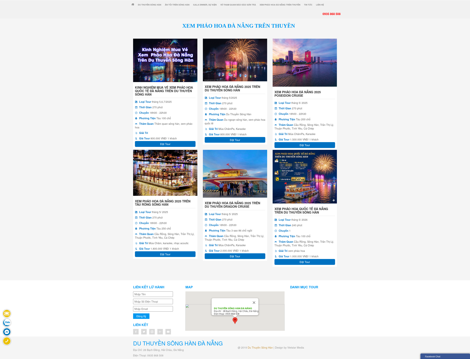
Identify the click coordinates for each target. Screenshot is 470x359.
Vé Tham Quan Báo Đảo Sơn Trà (238, 4)
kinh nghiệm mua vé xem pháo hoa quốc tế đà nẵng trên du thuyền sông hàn (164, 90)
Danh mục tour (304, 287)
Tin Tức (308, 4)
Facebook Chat (432, 356)
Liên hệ (320, 4)
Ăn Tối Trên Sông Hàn (177, 4)
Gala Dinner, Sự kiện (205, 4)
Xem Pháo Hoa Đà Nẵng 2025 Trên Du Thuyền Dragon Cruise (232, 205)
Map (189, 287)
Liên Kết (140, 324)
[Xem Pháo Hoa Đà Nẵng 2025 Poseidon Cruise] (305, 62)
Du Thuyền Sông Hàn (149, 4)
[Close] (254, 302)
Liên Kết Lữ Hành (148, 287)
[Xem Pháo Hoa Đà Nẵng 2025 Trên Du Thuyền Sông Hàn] (235, 59)
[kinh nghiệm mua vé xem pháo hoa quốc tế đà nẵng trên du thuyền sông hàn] (165, 60)
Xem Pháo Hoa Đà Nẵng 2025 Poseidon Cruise (297, 94)
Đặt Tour (165, 144)
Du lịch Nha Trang (308, 299)
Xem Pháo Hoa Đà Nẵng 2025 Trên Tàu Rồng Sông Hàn (162, 203)
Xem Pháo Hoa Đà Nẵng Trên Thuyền (280, 4)
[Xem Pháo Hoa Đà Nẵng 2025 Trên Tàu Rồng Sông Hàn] (165, 172)
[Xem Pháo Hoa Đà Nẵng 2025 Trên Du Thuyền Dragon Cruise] (235, 173)
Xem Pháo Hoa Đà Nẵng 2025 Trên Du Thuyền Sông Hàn (232, 88)
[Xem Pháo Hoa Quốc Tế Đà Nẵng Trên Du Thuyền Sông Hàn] (305, 176)
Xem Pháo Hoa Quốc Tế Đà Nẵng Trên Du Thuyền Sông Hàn (301, 210)
